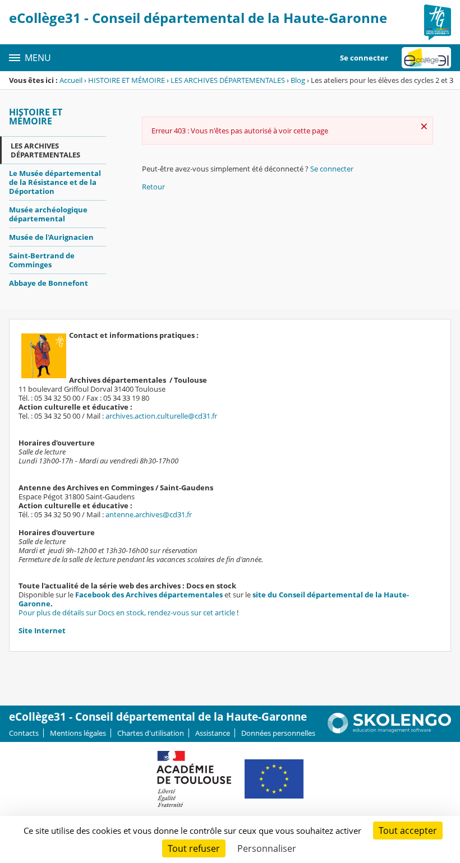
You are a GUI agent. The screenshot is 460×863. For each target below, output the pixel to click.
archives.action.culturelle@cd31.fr (161, 416)
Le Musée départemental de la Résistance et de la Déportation (55, 182)
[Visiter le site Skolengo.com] (389, 731)
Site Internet (42, 630)
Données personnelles (278, 733)
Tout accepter (408, 830)
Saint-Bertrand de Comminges (42, 260)
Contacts (24, 733)
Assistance (212, 733)
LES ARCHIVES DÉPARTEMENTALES (228, 80)
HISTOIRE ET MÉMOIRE (126, 80)
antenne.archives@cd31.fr (148, 514)
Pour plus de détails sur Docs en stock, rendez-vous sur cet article (127, 612)
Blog (298, 80)
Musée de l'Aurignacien (51, 237)
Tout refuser (194, 848)
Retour (153, 187)
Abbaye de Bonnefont (48, 283)
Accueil (70, 80)
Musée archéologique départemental (48, 214)
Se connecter (364, 58)
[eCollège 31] (426, 57)
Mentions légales (78, 733)
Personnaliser (266, 848)
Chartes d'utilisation (150, 733)
